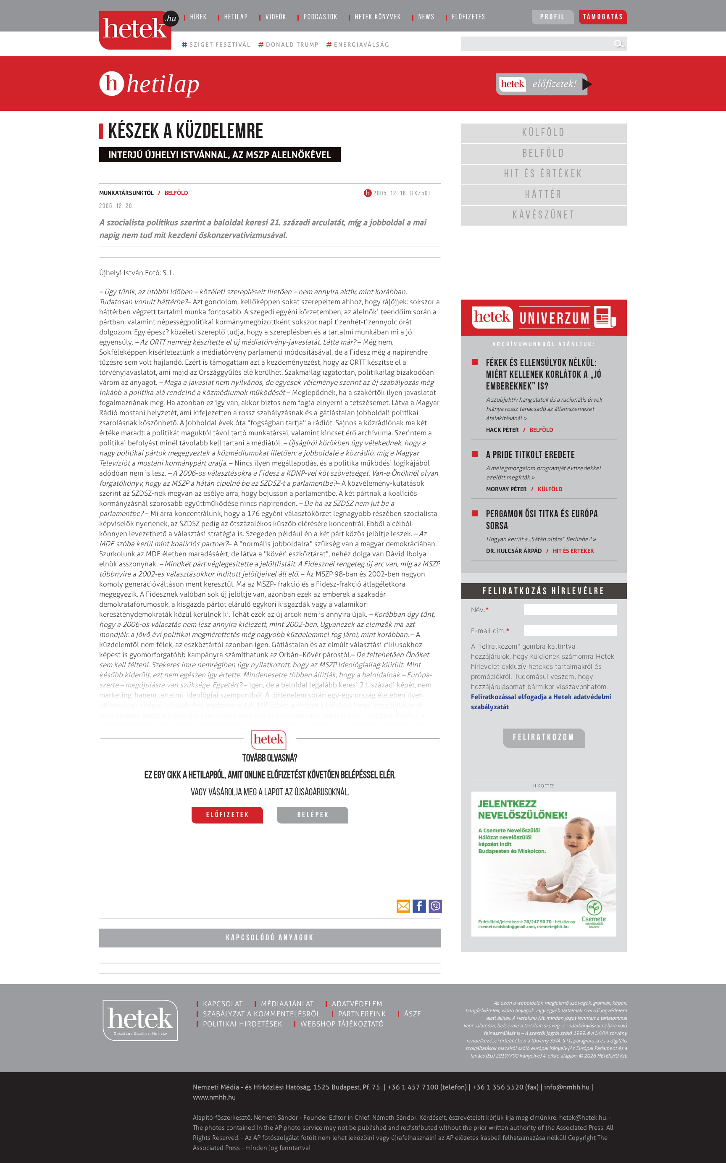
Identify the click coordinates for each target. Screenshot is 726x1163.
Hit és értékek (573, 550)
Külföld (550, 488)
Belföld (176, 192)
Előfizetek (228, 815)
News (426, 17)
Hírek (198, 17)
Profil (553, 17)
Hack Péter (502, 429)
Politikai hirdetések (242, 1024)
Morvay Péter (506, 488)
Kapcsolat (223, 1004)
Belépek (313, 815)
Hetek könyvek (378, 17)
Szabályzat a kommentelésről (261, 1014)
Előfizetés (469, 17)
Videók (276, 17)
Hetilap (236, 17)
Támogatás (603, 17)
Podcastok (321, 17)
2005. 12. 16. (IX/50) (401, 193)
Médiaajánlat (287, 1004)
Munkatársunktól (126, 192)
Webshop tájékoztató (342, 1024)
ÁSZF (412, 1014)
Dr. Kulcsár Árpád (514, 550)
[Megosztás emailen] (403, 906)
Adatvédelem (357, 1004)
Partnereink (362, 1014)
